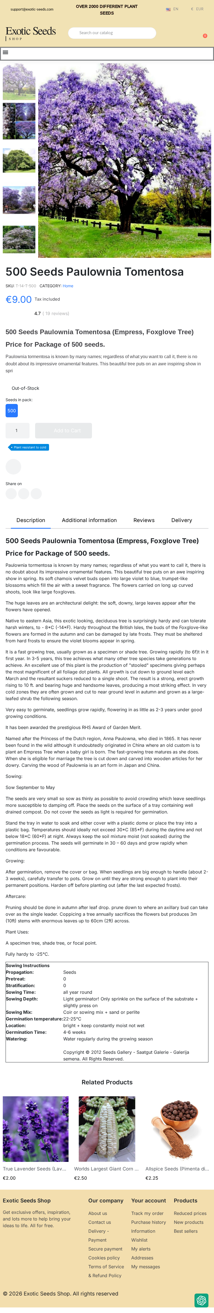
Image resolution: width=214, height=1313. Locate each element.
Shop (16, 38)
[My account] (183, 33)
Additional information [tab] (89, 520)
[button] (202, 33)
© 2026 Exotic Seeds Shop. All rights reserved (60, 1293)
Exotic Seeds (31, 30)
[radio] (12, 410)
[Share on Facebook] (11, 493)
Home (68, 285)
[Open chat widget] (201, 1300)
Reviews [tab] (144, 520)
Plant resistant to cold (30, 447)
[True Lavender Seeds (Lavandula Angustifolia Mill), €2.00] (36, 1138)
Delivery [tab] (181, 520)
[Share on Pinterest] (36, 493)
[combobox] (112, 33)
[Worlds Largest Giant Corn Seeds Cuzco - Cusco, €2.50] (107, 1138)
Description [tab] (30, 520)
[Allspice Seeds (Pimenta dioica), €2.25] (178, 1138)
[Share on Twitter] (23, 493)
